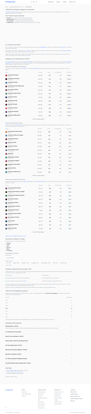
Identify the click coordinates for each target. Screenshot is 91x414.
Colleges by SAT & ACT (59, 392)
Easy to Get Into (41, 405)
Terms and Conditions (9, 412)
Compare (64, 1)
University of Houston (66, 50)
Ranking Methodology (26, 394)
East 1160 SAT (8, 262)
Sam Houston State (41, 181)
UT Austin (28, 50)
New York (9, 247)
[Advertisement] (38, 33)
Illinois (8, 249)
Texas (8, 246)
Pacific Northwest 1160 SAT (46, 262)
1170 (22, 372)
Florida (8, 244)
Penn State (68, 61)
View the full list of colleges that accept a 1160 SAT (15, 236)
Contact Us (24, 396)
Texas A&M (7, 12)
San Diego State (43, 47)
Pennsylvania (9, 250)
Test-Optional (41, 401)
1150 (18, 372)
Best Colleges (41, 394)
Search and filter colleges (12, 370)
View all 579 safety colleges (38, 232)
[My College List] (36, 2)
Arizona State (15, 12)
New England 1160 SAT (35, 262)
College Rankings (41, 392)
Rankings (58, 1)
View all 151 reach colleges (38, 175)
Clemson (7, 125)
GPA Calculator (73, 392)
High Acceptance (41, 403)
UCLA (45, 50)
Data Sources (24, 392)
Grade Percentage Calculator (76, 398)
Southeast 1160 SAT (63, 262)
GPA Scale (72, 400)
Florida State (18, 125)
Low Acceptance (41, 407)
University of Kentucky (27, 61)
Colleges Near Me (58, 401)
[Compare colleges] (34, 2)
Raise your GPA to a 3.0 (75, 396)
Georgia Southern (26, 181)
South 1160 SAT (55, 262)
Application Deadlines (42, 398)
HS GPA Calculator (74, 394)
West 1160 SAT (8, 265)
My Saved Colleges (58, 398)
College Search (57, 396)
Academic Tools (72, 1)
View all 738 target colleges (38, 119)
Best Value (40, 396)
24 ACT (17, 373)
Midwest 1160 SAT (16, 262)
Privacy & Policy (17, 412)
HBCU (39, 399)
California (9, 243)
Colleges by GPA (57, 394)
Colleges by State (57, 403)
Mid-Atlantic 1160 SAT (25, 262)
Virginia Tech (8, 63)
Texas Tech (63, 47)
